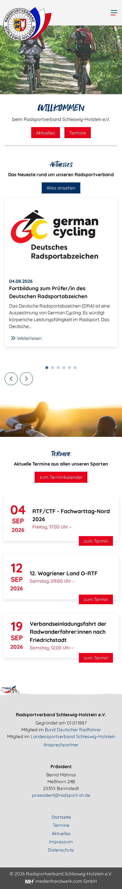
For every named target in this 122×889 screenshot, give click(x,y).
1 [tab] (48, 369)
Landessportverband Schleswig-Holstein (73, 736)
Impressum (61, 841)
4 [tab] (65, 369)
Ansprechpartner (61, 744)
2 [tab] (54, 369)
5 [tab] (71, 369)
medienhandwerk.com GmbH (65, 881)
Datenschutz (61, 850)
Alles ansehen (61, 188)
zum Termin (96, 541)
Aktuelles (45, 133)
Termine (77, 133)
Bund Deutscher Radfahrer (73, 729)
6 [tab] (76, 369)
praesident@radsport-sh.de (61, 795)
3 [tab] (59, 369)
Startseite (61, 817)
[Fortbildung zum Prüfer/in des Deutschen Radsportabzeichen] (61, 235)
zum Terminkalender (61, 477)
